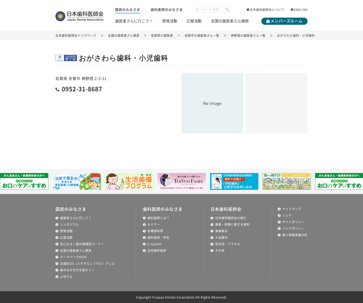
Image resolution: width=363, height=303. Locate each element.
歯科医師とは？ (158, 218)
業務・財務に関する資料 (232, 224)
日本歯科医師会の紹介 (231, 218)
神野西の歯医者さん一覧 (248, 35)
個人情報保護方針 (295, 235)
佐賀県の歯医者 (162, 35)
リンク (287, 215)
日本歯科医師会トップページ (75, 35)
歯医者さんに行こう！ (134, 21)
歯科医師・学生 (158, 237)
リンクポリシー (293, 228)
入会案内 (221, 237)
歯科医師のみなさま (167, 9)
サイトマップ (291, 209)
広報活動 (194, 21)
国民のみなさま (127, 9)
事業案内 (221, 231)
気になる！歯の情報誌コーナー (82, 244)
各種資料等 (155, 231)
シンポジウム (69, 224)
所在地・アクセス (227, 244)
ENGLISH (301, 9)
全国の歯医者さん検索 (230, 21)
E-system (154, 244)
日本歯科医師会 (225, 209)
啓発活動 (169, 21)
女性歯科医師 (156, 250)
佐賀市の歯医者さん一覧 (202, 35)
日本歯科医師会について (267, 9)
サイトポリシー (293, 222)
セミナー (153, 224)
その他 (220, 250)
